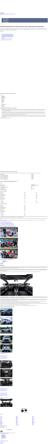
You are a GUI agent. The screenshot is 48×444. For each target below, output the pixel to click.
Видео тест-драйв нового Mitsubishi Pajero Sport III (7, 36)
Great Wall (33, 418)
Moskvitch (1, 422)
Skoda (16, 423)
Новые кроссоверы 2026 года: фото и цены (7, 223)
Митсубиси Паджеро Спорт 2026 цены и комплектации (8, 35)
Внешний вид (3, 37)
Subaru (33, 423)
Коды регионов (3, 435)
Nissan (17, 422)
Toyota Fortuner (4, 260)
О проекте (1, 443)
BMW (33, 416)
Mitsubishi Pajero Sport (5, 261)
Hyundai (33, 419)
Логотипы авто (3, 434)
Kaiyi (32, 420)
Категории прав (4, 437)
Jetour (16, 420)
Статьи (2, 438)
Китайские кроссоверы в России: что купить (7, 224)
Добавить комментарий (9, 429)
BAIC (16, 416)
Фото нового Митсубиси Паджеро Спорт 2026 (7, 38)
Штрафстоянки (3, 436)
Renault (1, 423)
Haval (1, 419)
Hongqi (17, 419)
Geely (16, 418)
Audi (1, 416)
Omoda (33, 422)
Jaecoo (1, 420)
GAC (1, 418)
